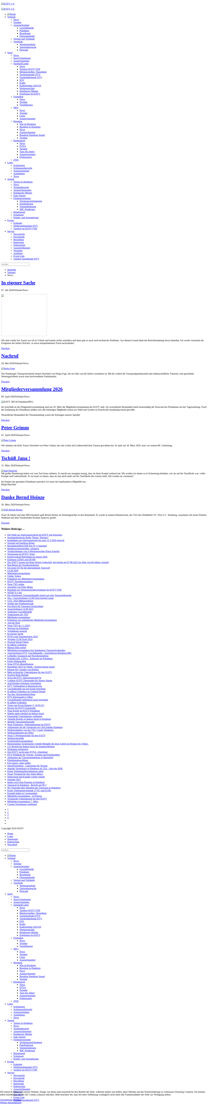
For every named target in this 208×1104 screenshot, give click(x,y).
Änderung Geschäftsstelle (19, 611)
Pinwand (23, 50)
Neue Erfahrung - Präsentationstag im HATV (29, 724)
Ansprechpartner (21, 25)
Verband (11, 17)
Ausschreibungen (21, 248)
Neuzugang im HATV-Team (21, 554)
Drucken (5, 348)
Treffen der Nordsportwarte (20, 603)
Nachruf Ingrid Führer (18, 642)
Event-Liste (19, 256)
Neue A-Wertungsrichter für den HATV (26, 735)
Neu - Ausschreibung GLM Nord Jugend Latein (30, 598)
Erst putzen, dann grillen (19, 763)
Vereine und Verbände (24, 39)
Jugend (10, 179)
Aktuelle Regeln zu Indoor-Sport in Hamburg (29, 719)
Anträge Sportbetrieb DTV (26, 259)
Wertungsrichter (27, 88)
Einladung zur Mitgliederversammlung (25, 579)
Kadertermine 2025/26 (30, 85)
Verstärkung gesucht (17, 631)
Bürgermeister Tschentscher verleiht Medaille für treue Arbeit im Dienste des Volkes (48, 743)
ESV (21, 80)
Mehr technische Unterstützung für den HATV (29, 672)
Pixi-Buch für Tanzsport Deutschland (25, 606)
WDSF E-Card (14, 592)
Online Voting (14, 576)
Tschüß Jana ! (15, 458)
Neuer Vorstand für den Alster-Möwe (25, 774)
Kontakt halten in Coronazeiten (22, 793)
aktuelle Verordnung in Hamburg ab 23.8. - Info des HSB (35, 768)
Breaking (17, 121)
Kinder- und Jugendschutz (26, 217)
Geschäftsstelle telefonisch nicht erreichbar (27, 699)
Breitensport (19, 140)
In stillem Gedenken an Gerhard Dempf (26, 691)
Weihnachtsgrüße (15, 738)
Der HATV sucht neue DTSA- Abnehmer (27, 752)
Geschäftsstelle (26, 28)
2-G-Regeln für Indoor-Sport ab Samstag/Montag (31, 746)
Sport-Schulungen (22, 58)
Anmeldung (19, 173)
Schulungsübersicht (22, 168)
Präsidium (24, 30)
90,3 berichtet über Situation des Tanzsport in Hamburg (33, 787)
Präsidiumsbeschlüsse (17, 760)
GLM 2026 (12, 570)
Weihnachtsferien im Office (20, 732)
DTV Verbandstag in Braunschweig (24, 686)
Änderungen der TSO (17, 614)
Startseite (11, 269)
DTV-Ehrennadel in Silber (20, 697)
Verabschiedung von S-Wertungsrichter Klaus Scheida (33, 551)
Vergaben (18, 250)
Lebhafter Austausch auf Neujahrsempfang (27, 655)
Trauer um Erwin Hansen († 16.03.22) (25, 705)
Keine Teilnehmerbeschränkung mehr (25, 771)
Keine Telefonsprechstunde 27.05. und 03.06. (29, 790)
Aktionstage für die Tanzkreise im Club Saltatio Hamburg (35, 727)
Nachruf (10, 355)
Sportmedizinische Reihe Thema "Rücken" (28, 537)
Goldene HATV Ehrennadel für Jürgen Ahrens (29, 680)
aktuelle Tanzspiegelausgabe (21, 721)
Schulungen (19, 165)
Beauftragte (25, 33)
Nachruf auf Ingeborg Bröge (21, 543)
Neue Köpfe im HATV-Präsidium (23, 710)
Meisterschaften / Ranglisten (33, 72)
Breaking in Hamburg (30, 127)
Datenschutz (19, 245)
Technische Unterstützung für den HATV (27, 798)
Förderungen (25, 157)
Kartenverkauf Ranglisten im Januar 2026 (27, 557)
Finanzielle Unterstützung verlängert (24, 716)
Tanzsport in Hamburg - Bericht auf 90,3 (26, 785)
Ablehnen (17, 1100)
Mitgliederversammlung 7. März (22, 801)
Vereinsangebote (27, 44)
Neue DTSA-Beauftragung (20, 664)
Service (10, 231)
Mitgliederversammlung (18, 573)
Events (10, 220)
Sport (9, 52)
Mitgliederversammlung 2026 (32, 389)
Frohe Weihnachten (16, 661)
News (16, 19)
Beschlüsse (18, 239)
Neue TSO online (15, 584)
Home (10, 833)
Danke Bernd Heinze (22, 497)
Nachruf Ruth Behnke (18, 675)
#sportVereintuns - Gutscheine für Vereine (27, 765)
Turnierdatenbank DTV (30, 77)
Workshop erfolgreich (17, 749)
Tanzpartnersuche (27, 47)
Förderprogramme (22, 198)
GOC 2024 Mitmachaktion (20, 601)
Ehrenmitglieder (27, 36)
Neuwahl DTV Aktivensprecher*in (24, 677)
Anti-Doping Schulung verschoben (24, 683)
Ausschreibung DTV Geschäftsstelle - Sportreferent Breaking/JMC (39, 653)
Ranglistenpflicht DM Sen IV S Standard (27, 546)
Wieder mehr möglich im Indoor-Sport (25, 713)
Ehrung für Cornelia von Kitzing (23, 669)
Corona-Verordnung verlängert (22, 804)
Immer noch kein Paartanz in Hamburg (26, 782)
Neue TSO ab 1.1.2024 (18, 625)
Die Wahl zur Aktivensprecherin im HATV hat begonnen (34, 535)
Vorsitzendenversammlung (20, 741)
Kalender (17, 223)
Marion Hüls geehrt (16, 647)
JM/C (16, 107)
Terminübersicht (21, 187)
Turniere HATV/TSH (29, 69)
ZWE (16, 160)
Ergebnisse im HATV (29, 94)
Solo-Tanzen (19, 195)
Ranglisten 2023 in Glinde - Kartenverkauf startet (31, 666)
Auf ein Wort (13, 622)
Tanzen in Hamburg (23, 182)
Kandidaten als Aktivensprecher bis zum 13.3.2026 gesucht (35, 540)
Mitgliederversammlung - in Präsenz (24, 796)
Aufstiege (18, 253)
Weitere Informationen (10, 1102)
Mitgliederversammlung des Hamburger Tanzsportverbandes (36, 650)
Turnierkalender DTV (30, 74)
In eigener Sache (18, 282)
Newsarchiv (19, 234)
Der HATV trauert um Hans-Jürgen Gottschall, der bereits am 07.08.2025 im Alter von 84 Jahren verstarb (58, 562)
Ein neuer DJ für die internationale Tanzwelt (28, 568)
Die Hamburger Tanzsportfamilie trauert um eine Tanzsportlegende (39, 595)
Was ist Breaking (27, 124)
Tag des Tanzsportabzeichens (21, 694)
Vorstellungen (26, 105)
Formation (18, 96)
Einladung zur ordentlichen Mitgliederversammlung (32, 620)
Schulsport (18, 215)
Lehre (10, 162)
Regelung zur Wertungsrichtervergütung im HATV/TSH (34, 590)
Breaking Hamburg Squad (32, 135)
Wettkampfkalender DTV (25, 226)
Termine (17, 22)
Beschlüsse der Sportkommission (23, 565)
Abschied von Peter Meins (20, 587)
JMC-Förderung (27, 209)
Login (10, 836)
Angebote (18, 41)
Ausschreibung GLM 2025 (20, 609)
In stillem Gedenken (17, 644)
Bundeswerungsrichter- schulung (23, 548)
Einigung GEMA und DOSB (21, 559)
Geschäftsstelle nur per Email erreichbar (26, 688)
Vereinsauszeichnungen (30, 201)
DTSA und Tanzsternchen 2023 (22, 636)
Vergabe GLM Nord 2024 (19, 639)
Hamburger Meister (28, 91)
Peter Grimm (15, 427)
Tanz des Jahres (27, 151)
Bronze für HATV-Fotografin (21, 708)
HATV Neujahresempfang (20, 581)
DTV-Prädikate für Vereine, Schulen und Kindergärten (33, 754)
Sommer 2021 (14, 779)
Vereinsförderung (27, 206)
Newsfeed (12, 844)
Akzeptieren (6, 1100)
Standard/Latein (21, 63)
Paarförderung (26, 204)
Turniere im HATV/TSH (25, 228)
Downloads (19, 237)
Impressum (18, 242)
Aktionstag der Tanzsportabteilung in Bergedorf (30, 757)
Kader (22, 83)
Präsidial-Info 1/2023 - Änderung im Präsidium (30, 658)
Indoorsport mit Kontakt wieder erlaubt (26, 776)
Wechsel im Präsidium (18, 628)
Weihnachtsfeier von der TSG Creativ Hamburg (31, 730)
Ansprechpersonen (22, 190)
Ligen (22, 116)
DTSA (22, 146)
